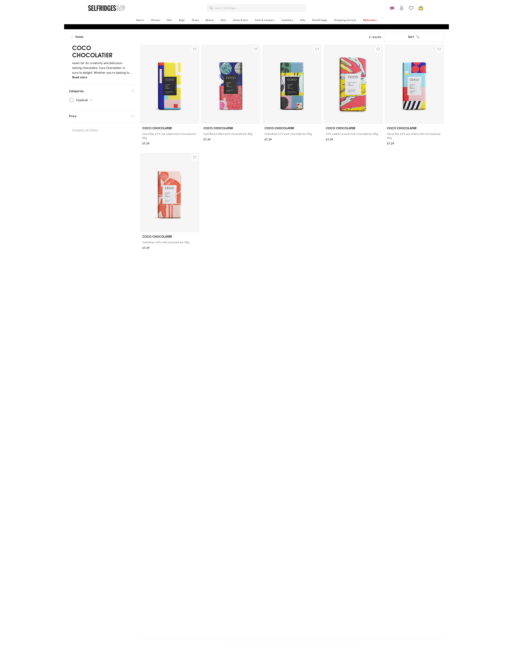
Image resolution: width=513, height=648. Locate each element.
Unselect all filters (85, 130)
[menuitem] (140, 20)
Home (79, 37)
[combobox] (259, 8)
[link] (169, 136)
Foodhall (84, 100)
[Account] (402, 8)
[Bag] (421, 8)
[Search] (211, 8)
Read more (79, 77)
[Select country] (392, 8)
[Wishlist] (411, 8)
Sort (411, 37)
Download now (280, 26)
